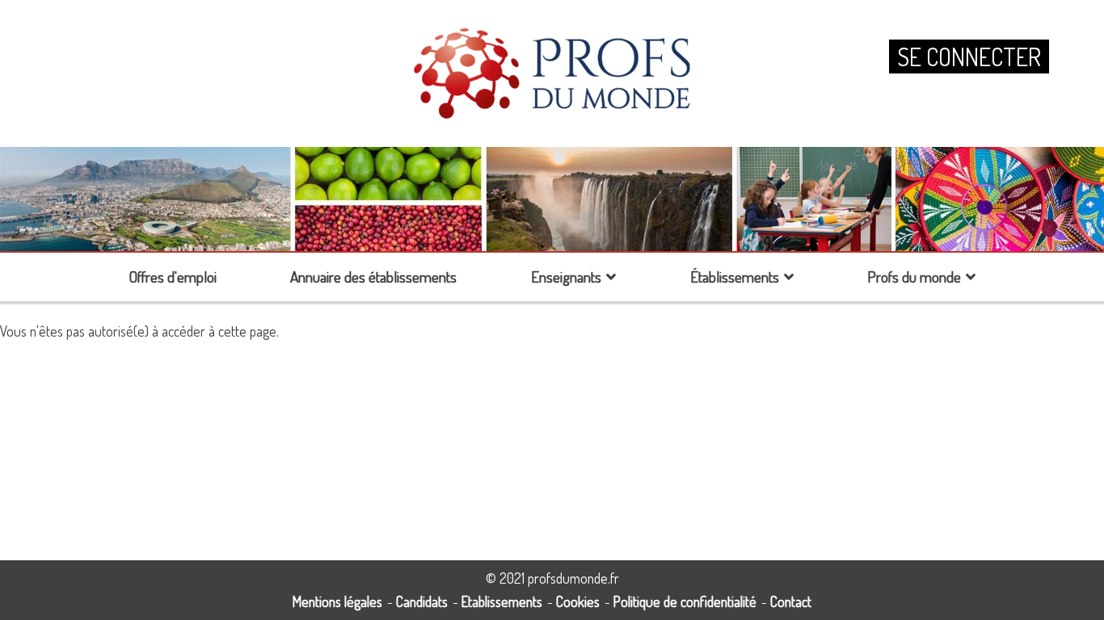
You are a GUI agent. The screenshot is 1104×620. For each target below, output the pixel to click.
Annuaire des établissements (373, 276)
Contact (790, 601)
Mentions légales (337, 601)
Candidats (422, 601)
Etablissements (501, 601)
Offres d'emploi (173, 276)
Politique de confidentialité (684, 601)
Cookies (578, 601)
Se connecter (969, 56)
